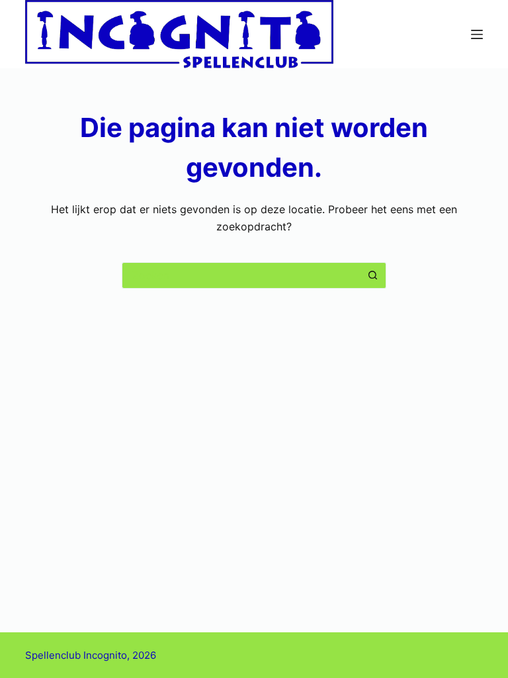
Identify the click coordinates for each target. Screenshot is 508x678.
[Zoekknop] (373, 275)
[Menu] (477, 34)
